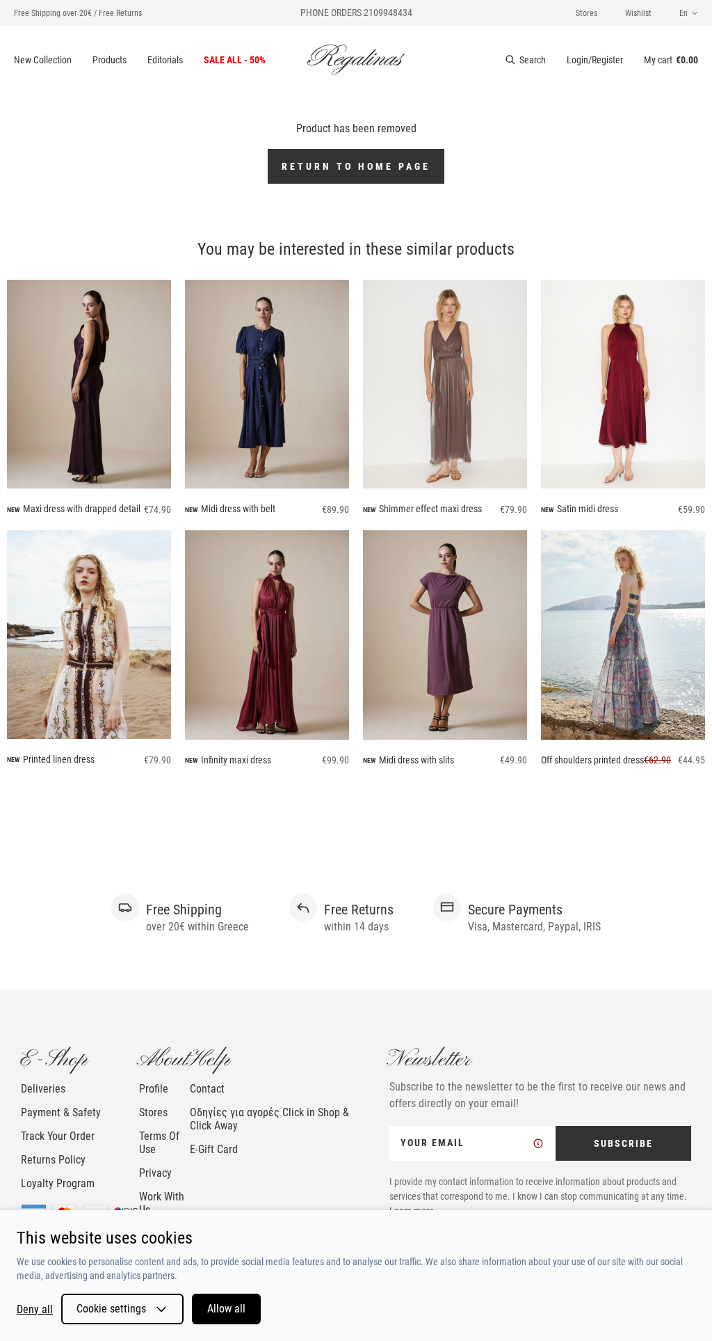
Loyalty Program (58, 1183)
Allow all (226, 1308)
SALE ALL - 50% (235, 59)
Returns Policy (53, 1159)
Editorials (165, 59)
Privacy (155, 1173)
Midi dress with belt (238, 508)
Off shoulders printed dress (592, 759)
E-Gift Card (214, 1149)
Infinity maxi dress (236, 759)
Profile (153, 1088)
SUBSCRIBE (623, 1143)
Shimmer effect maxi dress (430, 508)
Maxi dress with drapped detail (81, 508)
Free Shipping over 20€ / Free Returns (78, 13)
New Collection (43, 59)
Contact (207, 1088)
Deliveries (43, 1088)
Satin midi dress (587, 508)
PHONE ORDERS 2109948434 (356, 12)
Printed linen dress (59, 759)
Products (109, 59)
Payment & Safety (61, 1112)
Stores (586, 13)
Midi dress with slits (416, 759)
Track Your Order (58, 1136)
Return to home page (356, 166)
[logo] (356, 60)
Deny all (35, 1309)
